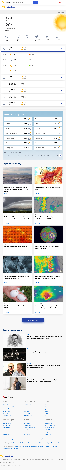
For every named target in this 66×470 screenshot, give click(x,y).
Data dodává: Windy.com (42, 459)
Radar (51, 459)
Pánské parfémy (14, 448)
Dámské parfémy (35, 446)
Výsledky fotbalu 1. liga (50, 406)
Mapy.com (13, 439)
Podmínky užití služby (19, 459)
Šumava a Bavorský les (29, 427)
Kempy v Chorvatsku (28, 423)
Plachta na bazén (17, 443)
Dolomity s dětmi (28, 434)
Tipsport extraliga (49, 409)
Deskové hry (48, 446)
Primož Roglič (27, 413)
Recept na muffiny (7, 425)
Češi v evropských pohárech (48, 439)
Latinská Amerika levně (29, 432)
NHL (46, 415)
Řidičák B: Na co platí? (50, 429)
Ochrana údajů (30, 459)
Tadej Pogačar (27, 411)
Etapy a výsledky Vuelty (29, 406)
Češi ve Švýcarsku (28, 429)
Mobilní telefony (17, 446)
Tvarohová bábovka (7, 429)
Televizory (54, 446)
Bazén (10, 443)
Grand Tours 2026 (28, 415)
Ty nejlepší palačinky (7, 423)
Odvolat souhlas (59, 459)
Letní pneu (42, 446)
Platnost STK (48, 434)
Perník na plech (6, 434)
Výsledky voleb (6, 409)
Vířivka (59, 443)
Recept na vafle (6, 432)
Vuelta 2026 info (27, 404)
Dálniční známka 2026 (50, 425)
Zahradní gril (54, 443)
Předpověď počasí (20, 439)
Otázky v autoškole (49, 432)
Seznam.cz (60, 2)
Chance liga (47, 404)
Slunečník (30, 443)
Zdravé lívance (6, 427)
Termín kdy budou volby (8, 411)
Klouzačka (35, 443)
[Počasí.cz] (8, 7)
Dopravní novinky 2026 (50, 427)
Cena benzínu (38, 439)
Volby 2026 (5, 404)
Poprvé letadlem (27, 425)
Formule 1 (47, 413)
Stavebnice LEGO (26, 446)
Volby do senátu (6, 413)
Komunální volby (7, 415)
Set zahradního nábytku (44, 443)
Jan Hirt (25, 409)
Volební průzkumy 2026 (8, 406)
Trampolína (24, 443)
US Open (47, 411)
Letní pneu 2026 (48, 423)
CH (32, 155)
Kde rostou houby (30, 439)
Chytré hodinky (6, 448)
